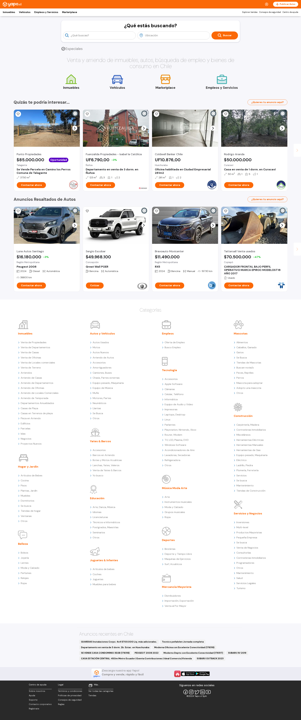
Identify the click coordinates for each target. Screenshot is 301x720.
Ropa (24, 583)
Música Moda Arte (174, 488)
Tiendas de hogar (31, 511)
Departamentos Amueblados (37, 403)
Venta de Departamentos (35, 347)
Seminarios (99, 532)
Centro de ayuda (290, 12)
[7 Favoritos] (225, 114)
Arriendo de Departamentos (37, 383)
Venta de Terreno (31, 367)
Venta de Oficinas (31, 357)
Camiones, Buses (102, 372)
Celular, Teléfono (174, 394)
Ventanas (26, 516)
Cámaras (170, 389)
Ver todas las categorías (100, 691)
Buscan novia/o (245, 367)
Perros (240, 377)
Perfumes (26, 573)
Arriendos (26, 372)
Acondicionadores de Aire (180, 450)
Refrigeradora (172, 460)
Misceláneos (243, 434)
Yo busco (98, 475)
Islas (23, 433)
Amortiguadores (102, 367)
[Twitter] (197, 692)
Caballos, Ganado (246, 347)
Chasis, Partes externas (106, 377)
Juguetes (98, 579)
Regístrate (34, 708)
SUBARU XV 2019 (237, 652)
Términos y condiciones (70, 691)
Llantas (97, 408)
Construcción (243, 416)
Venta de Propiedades (33, 342)
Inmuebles (9, 12)
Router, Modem (173, 434)
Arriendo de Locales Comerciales (39, 393)
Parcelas (25, 428)
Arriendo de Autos (103, 357)
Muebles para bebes (104, 584)
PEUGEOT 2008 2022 (146, 652)
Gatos (240, 352)
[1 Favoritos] (18, 114)
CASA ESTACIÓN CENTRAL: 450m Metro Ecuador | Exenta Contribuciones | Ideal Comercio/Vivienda (136, 658)
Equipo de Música (103, 388)
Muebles (25, 495)
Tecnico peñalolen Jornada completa (183, 641)
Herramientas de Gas (248, 450)
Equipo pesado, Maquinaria (108, 383)
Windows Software (175, 445)
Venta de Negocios (247, 547)
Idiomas (97, 512)
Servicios (241, 475)
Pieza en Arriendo (31, 418)
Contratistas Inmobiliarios (251, 429)
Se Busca (98, 413)
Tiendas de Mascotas (248, 362)
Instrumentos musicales (178, 502)
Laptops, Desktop (175, 414)
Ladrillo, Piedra (244, 465)
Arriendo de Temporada (34, 398)
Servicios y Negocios (248, 513)
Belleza (23, 544)
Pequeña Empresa (246, 537)
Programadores (245, 563)
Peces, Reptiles (244, 372)
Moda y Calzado (30, 568)
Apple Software (173, 384)
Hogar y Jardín (28, 467)
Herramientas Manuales (249, 445)
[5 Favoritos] (18, 211)
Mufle (96, 393)
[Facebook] (185, 692)
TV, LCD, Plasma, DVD (177, 440)
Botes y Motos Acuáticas (107, 460)
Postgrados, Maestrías (106, 527)
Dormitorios (27, 500)
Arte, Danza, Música (104, 507)
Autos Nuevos (101, 352)
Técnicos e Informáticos (106, 522)
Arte (167, 497)
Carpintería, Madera (247, 424)
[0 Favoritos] (87, 114)
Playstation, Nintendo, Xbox (180, 429)
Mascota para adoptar (249, 383)
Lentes (25, 563)
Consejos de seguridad (270, 12)
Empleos (168, 333)
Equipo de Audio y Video (179, 404)
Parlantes (170, 424)
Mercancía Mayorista (176, 587)
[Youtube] (208, 692)
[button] (74, 128)
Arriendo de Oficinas (32, 388)
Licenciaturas (100, 517)
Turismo (241, 588)
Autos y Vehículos (102, 333)
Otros (24, 521)
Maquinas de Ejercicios (178, 559)
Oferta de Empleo (175, 342)
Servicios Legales (246, 583)
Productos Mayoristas (249, 532)
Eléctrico (241, 460)
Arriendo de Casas (31, 377)
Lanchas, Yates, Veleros (106, 465)
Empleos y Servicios (46, 12)
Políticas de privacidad (69, 695)
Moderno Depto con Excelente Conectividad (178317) (193, 652)
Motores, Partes (102, 398)
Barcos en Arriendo (104, 455)
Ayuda (32, 695)
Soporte (33, 700)
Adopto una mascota (248, 388)
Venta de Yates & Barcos (107, 470)
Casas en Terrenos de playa (37, 413)
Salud (239, 578)
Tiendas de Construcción (250, 490)
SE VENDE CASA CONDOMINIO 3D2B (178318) (105, 652)
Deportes (168, 540)
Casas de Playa (29, 408)
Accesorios (99, 362)
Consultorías (243, 552)
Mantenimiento (245, 485)
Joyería (25, 557)
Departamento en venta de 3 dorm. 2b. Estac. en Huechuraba (115, 647)
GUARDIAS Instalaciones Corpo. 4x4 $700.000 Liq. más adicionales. (119, 641)
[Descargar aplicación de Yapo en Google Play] (202, 673)
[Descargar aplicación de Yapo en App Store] (188, 673)
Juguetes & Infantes (104, 560)
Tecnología (169, 370)
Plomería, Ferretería (247, 470)
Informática (171, 399)
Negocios (26, 438)
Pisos (24, 485)
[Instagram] (191, 692)
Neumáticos (99, 403)
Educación (97, 498)
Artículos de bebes (103, 569)
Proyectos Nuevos (31, 443)
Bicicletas (170, 549)
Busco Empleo (173, 347)
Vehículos (24, 12)
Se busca (26, 506)
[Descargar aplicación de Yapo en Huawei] (177, 673)
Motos (96, 347)
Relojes (25, 578)
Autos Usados (101, 342)
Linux (167, 419)
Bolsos (24, 552)
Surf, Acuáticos (173, 564)
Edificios (25, 423)
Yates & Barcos (100, 441)
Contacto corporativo (40, 704)
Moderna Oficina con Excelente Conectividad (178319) (184, 647)
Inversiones (242, 522)
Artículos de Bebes (31, 475)
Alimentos (242, 342)
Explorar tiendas (250, 12)
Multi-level (242, 527)
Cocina (25, 480)
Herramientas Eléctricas (250, 440)
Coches (97, 574)
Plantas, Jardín (29, 490)
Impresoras (171, 409)
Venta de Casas (30, 352)
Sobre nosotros (37, 691)
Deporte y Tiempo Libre (178, 554)
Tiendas (92, 695)
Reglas (61, 704)
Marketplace (69, 12)
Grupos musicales (175, 512)
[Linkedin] (202, 692)
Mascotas (241, 333)
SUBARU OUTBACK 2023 (210, 658)
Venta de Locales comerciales (38, 362)
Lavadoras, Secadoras (177, 455)
